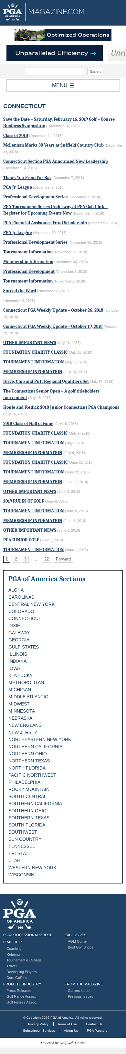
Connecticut (24, 618)
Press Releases (19, 991)
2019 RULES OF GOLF (23, 501)
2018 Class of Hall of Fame (28, 423)
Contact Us (94, 1024)
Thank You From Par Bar (27, 177)
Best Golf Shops (80, 947)
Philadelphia (24, 782)
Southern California (35, 803)
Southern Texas (28, 817)
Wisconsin (21, 874)
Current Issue (78, 991)
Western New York (32, 867)
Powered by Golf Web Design (63, 1042)
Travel (11, 966)
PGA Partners (97, 1030)
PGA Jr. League (17, 187)
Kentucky (20, 675)
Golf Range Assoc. (21, 996)
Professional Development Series (35, 197)
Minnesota (21, 711)
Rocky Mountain (28, 789)
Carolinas (21, 597)
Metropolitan (26, 682)
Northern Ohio (27, 753)
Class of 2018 (15, 135)
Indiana (17, 661)
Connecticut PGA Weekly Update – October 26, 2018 (53, 310)
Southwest (22, 832)
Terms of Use (67, 1024)
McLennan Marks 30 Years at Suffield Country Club (53, 145)
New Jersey (22, 732)
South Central (27, 796)
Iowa (14, 668)
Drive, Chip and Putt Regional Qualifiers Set (46, 381)
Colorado (21, 611)
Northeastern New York (39, 739)
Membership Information (28, 261)
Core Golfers (16, 978)
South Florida (26, 824)
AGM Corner (78, 941)
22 (46, 559)
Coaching (13, 948)
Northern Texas (29, 760)
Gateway (19, 632)
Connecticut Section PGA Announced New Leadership (55, 161)
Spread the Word (19, 291)
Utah (14, 860)
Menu (60, 85)
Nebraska (20, 718)
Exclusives (75, 935)
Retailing (13, 954)
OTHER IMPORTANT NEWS (29, 342)
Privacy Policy (38, 1024)
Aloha (16, 590)
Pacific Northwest (32, 775)
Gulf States (23, 646)
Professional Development (29, 271)
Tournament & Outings (24, 960)
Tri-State (19, 853)
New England (25, 725)
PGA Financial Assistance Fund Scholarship (45, 223)
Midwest (19, 703)
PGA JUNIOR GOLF (21, 540)
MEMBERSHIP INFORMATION (32, 371)
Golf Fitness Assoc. (21, 1002)
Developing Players (21, 972)
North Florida (27, 768)
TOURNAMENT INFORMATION (33, 362)
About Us (71, 1030)
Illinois (17, 654)
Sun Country (24, 839)
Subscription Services (39, 1030)
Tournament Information (28, 252)
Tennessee (21, 846)
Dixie (14, 625)
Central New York (31, 604)
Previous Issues (80, 996)
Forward (63, 559)
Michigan (19, 689)
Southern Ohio (27, 810)
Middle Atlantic (28, 696)
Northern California (35, 746)
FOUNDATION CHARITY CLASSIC (35, 352)
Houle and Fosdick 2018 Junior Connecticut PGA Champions (61, 407)
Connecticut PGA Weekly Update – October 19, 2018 (53, 326)
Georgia (18, 639)
